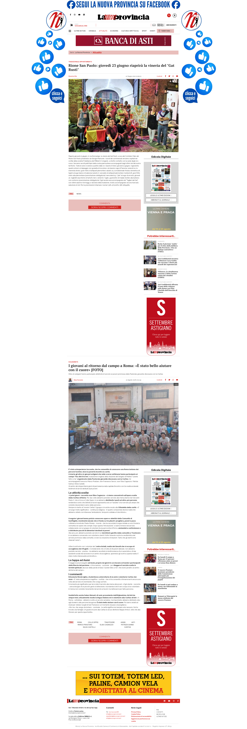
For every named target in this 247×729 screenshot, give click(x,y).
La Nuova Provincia (82, 52)
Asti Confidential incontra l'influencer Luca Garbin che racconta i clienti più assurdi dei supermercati (168, 262)
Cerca (169, 15)
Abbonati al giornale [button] (160, 200)
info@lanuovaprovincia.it (113, 714)
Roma (79, 622)
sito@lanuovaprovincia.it (113, 718)
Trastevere (109, 622)
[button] (174, 15)
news (79, 194)
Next (176, 424)
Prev (70, 424)
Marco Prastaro (85, 625)
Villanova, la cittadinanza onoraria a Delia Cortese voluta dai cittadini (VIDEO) (168, 274)
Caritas (127, 627)
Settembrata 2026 (81, 26)
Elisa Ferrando (78, 380)
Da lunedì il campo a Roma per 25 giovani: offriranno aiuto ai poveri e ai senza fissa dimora (168, 560)
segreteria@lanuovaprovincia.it (115, 716)
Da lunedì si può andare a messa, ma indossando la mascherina (168, 586)
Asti (133, 622)
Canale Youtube (80, 15)
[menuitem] (80, 31)
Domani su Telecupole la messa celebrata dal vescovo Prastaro (167, 598)
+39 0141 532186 (114, 712)
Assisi (123, 622)
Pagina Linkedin (85, 15)
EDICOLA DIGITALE (160, 25)
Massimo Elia (73, 76)
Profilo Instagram (76, 15)
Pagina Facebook (72, 15)
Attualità (97, 52)
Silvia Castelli (89, 627)
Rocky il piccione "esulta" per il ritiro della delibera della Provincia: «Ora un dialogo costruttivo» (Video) (168, 248)
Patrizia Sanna (127, 625)
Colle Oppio (93, 622)
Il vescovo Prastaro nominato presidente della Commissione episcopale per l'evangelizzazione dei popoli (166, 575)
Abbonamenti (171, 25)
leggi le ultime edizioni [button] (160, 195)
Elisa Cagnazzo (106, 625)
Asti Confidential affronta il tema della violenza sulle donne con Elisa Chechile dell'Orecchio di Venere (168, 288)
